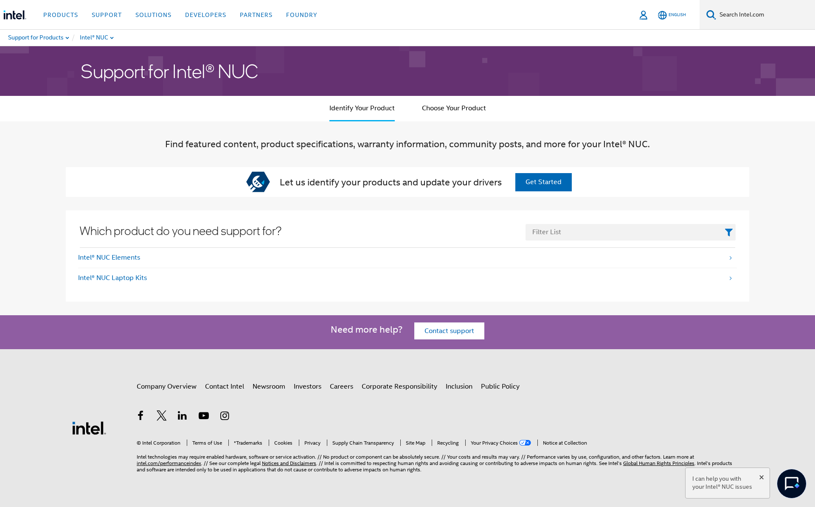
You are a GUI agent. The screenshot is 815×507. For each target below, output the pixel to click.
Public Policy (500, 386)
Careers (341, 386)
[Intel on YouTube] (204, 417)
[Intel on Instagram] (224, 417)
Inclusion (459, 386)
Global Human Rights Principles (658, 463)
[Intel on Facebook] (140, 417)
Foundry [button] (302, 15)
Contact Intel (224, 386)
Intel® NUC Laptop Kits (112, 278)
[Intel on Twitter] (162, 417)
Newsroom (269, 386)
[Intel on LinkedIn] (182, 417)
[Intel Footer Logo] (89, 427)
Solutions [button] (153, 15)
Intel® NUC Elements (109, 257)
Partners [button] (256, 15)
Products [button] (60, 15)
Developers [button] (205, 15)
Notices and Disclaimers (289, 463)
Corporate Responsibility (399, 386)
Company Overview (167, 386)
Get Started (544, 182)
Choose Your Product (454, 108)
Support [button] (107, 15)
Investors (307, 386)
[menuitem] (121, 37)
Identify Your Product (362, 108)
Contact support (449, 331)
